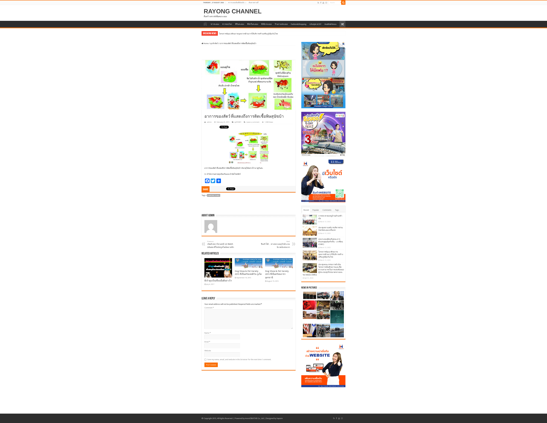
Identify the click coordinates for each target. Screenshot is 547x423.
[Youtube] (323, 2)
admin (209, 122)
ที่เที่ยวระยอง (266, 24)
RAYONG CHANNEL (233, 11)
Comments (327, 210)
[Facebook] (321, 2)
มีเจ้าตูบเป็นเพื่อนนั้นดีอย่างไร (218, 280)
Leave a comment (252, 122)
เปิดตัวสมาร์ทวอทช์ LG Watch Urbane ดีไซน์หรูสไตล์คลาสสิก (220, 244)
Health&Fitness (330, 24)
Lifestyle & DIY (315, 24)
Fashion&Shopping (298, 24)
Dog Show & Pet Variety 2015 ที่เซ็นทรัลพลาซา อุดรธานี (277, 274)
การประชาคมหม (226, 34)
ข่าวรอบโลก (227, 24)
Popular (316, 210)
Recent (306, 210)
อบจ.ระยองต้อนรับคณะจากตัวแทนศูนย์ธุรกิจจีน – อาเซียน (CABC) (330, 241)
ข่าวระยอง (215, 24)
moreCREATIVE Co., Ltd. (254, 418)
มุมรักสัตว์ (214, 43)
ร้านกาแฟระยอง (281, 24)
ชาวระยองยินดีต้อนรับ (236, 3)
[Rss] (318, 2)
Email (207, 342)
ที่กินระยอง (239, 24)
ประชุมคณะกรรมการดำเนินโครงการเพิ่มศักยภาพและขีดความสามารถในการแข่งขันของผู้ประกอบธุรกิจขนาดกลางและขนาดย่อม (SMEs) (323, 269)
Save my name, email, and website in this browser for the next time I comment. (239, 359)
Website (207, 351)
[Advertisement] (248, 53)
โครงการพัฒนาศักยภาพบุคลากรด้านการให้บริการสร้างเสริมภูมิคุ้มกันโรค (330, 254)
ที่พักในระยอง (252, 24)
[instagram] (326, 2)
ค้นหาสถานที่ (253, 3)
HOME (205, 24)
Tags (337, 210)
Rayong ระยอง (213, 195)
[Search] (343, 2)
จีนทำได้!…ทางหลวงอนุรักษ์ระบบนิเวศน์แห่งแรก (275, 244)
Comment (209, 308)
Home (206, 43)
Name (207, 333)
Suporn (280, 418)
